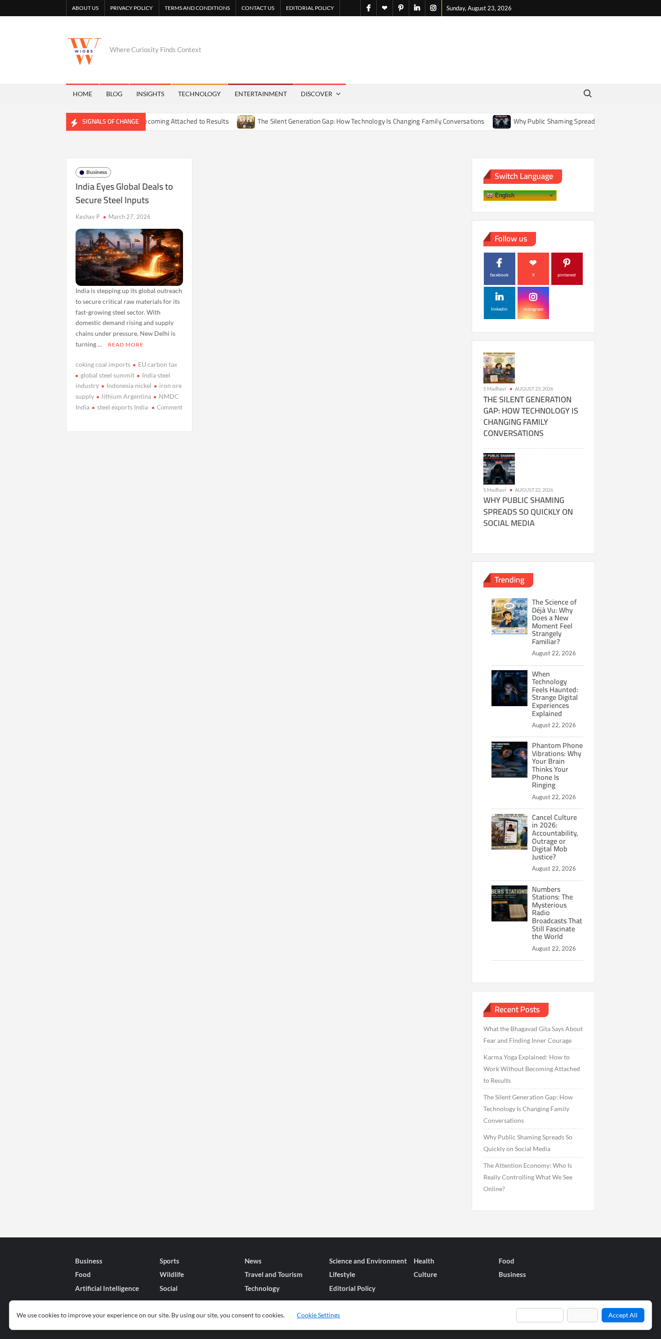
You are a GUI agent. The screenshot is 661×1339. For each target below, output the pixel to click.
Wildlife (172, 1274)
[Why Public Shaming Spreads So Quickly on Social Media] (479, 121)
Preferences (540, 1315)
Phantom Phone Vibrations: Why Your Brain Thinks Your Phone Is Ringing (557, 765)
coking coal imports (103, 364)
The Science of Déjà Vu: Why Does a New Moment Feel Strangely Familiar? (554, 621)
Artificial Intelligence (107, 1288)
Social (169, 1288)
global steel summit (107, 375)
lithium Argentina (126, 396)
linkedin (499, 308)
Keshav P (88, 216)
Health (424, 1261)
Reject (582, 1315)
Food (506, 1261)
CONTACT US (257, 7)
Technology (199, 94)
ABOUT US (85, 7)
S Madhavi (494, 388)
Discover (316, 94)
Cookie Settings (318, 1315)
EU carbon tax (157, 364)
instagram (533, 308)
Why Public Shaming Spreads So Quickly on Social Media (572, 121)
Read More (125, 344)
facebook (499, 274)
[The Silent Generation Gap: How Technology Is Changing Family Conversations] (223, 121)
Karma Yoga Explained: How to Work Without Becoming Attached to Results (531, 1068)
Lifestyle (342, 1274)
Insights (150, 94)
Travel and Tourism (274, 1274)
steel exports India (122, 407)
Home (82, 94)
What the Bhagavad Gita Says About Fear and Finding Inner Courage (533, 1034)
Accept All (623, 1315)
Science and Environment (368, 1261)
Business (96, 172)
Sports (169, 1261)
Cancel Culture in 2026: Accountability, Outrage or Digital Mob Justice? (555, 836)
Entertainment (261, 94)
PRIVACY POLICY (131, 7)
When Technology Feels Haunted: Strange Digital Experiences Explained (555, 693)
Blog (114, 94)
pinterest (567, 274)
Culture (425, 1274)
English (503, 194)
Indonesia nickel (129, 385)
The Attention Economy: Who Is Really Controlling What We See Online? (527, 1176)
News (253, 1261)
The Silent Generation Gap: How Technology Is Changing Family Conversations (347, 121)
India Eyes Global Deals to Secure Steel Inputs (124, 193)
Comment (170, 407)
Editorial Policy (310, 7)
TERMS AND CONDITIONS (197, 7)
